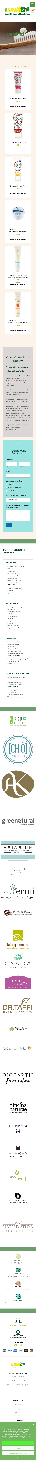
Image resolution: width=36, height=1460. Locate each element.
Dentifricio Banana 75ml (18, 186)
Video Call (12, 484)
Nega (18, 1448)
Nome (8, 467)
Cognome (22, 467)
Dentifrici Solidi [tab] (18, 67)
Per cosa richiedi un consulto (17, 495)
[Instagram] (20, 1345)
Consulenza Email (14, 487)
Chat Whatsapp (13, 491)
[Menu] (3, 11)
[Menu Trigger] (32, 4)
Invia (8, 525)
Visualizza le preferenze (18, 1453)
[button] (33, 1424)
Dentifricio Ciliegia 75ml (18, 142)
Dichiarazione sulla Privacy (18, 1457)
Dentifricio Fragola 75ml (18, 98)
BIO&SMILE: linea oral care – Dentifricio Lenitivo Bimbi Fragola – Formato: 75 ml (18, 322)
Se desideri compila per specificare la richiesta (17, 506)
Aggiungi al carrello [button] (17, 106)
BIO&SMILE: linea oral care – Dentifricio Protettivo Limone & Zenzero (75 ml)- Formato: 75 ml (18, 276)
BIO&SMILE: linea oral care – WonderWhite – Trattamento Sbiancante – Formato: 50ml (18, 231)
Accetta (18, 1443)
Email (8, 471)
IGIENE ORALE (10, 584)
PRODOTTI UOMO (12, 686)
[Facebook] (15, 1345)
